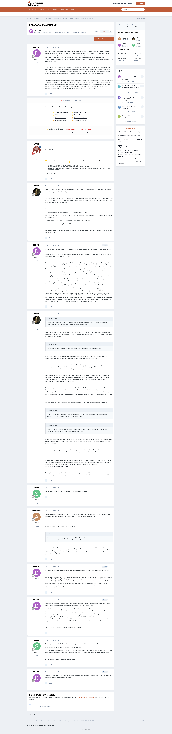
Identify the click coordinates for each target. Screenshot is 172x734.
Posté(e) (52, 47)
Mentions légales (49, 725)
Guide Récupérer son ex (62, 115)
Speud (125, 91)
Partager (95, 31)
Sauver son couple (60, 118)
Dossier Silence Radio (61, 112)
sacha (36, 487)
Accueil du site (33, 9)
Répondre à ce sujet (104, 39)
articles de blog (68, 132)
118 (37, 503)
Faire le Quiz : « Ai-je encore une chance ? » (80, 129)
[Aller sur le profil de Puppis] (37, 192)
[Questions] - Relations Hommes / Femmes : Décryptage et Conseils (67, 32)
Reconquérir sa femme (80, 118)
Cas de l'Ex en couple (80, 115)
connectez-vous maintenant (87, 697)
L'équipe (55, 9)
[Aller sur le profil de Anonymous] (37, 517)
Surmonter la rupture (80, 120)
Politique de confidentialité (35, 725)
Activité (73, 9)
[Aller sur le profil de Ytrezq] (119, 97)
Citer (50, 93)
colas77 (126, 119)
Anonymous (36, 510)
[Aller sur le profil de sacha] (37, 494)
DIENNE (39, 30)
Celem (125, 110)
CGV (57, 725)
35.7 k (37, 526)
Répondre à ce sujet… (45, 706)
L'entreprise (64, 9)
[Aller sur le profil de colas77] (119, 116)
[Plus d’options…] (111, 47)
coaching (85, 132)
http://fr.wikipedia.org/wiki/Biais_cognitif (56, 466)
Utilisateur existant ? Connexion (123, 3)
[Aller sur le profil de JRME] (37, 150)
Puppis (36, 186)
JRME (36, 144)
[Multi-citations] (46, 94)
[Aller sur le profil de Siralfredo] (119, 76)
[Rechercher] (143, 9)
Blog (49, 9)
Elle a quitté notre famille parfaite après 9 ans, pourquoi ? (130, 87)
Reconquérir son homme (62, 120)
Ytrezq (125, 100)
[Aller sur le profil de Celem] (119, 107)
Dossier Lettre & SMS (80, 112)
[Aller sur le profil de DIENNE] (31, 31)
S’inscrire (140, 3)
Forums (42, 9)
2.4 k (37, 201)
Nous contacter (86, 729)
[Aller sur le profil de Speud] (119, 86)
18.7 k (37, 159)
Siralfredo (126, 79)
